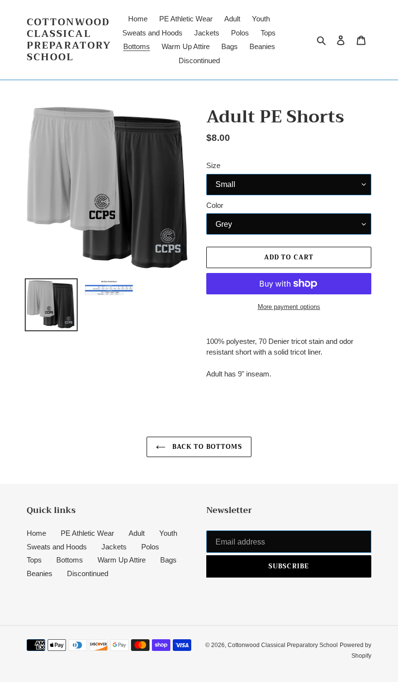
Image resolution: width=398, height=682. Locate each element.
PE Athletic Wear (87, 533)
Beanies (39, 573)
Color (214, 205)
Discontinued (87, 573)
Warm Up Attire (122, 560)
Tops (34, 560)
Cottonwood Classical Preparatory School (69, 40)
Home (36, 533)
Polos (150, 547)
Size (213, 165)
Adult (137, 533)
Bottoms (69, 560)
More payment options (289, 306)
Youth (168, 533)
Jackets (114, 547)
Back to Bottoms (206, 446)
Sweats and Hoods (57, 547)
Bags (168, 560)
